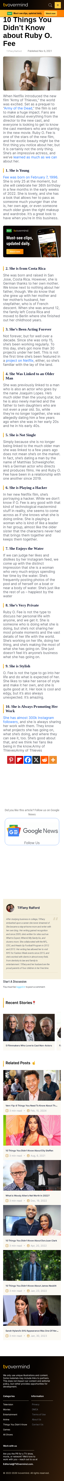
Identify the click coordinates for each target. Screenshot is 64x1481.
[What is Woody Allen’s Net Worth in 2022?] (32, 1175)
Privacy (35, 1404)
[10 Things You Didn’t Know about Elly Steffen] (32, 1130)
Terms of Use (39, 1414)
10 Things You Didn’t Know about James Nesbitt (31, 1285)
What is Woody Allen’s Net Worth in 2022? (28, 1195)
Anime (6, 1419)
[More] (53, 760)
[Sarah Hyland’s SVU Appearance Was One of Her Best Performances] (32, 1310)
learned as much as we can (35, 157)
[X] (36, 760)
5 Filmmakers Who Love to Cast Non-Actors (29, 1045)
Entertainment (10, 1414)
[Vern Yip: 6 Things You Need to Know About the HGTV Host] (32, 1085)
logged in (20, 987)
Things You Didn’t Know (15, 1424)
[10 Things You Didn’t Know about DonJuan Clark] (32, 1220)
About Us (36, 1419)
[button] (58, 5)
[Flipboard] (19, 760)
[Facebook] (28, 760)
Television (8, 1404)
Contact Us (37, 1424)
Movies (6, 1409)
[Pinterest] (11, 760)
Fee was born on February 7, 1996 (30, 177)
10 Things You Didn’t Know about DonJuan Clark (31, 1240)
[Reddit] (44, 760)
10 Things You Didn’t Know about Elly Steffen (29, 1150)
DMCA (35, 1409)
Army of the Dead (18, 108)
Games (6, 1429)
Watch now (50, 13)
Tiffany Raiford (14, 51)
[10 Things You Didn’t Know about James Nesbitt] (32, 1265)
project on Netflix (19, 360)
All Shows (8, 1434)
